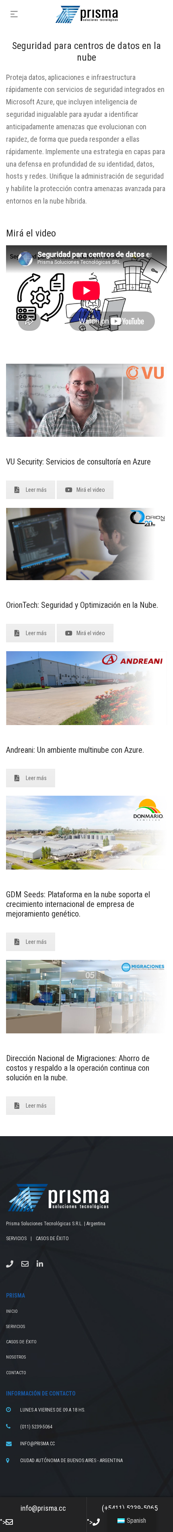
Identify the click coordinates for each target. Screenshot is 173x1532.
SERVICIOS (16, 1238)
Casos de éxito (21, 1342)
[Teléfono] (9, 1264)
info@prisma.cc (37, 1443)
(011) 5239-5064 (36, 1427)
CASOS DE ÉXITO (52, 1238)
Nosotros (16, 1357)
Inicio (12, 1311)
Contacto (16, 1372)
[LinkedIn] (40, 1264)
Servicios (15, 1326)
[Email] (25, 1264)
